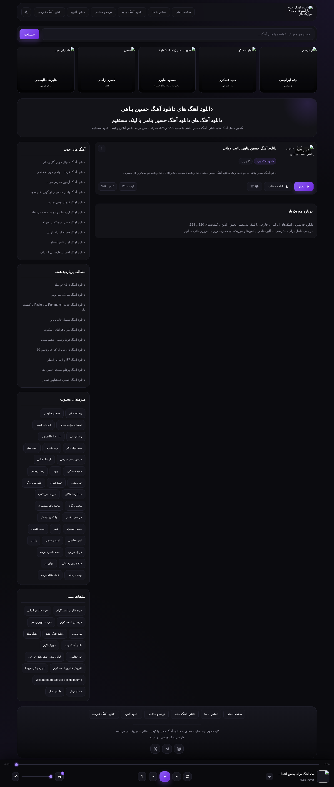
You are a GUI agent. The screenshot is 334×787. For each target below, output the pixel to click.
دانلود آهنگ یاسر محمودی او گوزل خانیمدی (58, 192)
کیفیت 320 (107, 186)
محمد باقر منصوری (49, 505)
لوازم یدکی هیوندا (35, 668)
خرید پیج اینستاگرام (71, 622)
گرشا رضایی (44, 459)
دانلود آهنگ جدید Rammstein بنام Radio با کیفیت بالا (54, 307)
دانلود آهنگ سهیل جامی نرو (67, 319)
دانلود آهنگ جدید (132, 12)
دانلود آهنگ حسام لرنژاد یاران (66, 232)
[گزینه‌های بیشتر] (101, 148)
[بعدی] (176, 776)
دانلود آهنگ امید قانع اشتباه (68, 242)
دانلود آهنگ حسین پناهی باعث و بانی (249, 148)
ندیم (55, 528)
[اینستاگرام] (179, 749)
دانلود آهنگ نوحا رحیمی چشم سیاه (63, 339)
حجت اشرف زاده (50, 552)
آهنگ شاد (32, 633)
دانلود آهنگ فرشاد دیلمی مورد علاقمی (61, 172)
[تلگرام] (167, 749)
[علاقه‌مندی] (269, 776)
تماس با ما (159, 12)
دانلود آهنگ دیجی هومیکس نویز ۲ (64, 222)
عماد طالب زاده (50, 575)
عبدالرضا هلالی (73, 494)
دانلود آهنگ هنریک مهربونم (68, 294)
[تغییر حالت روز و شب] (26, 12)
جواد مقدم (76, 482)
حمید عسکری (74, 471)
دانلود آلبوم (78, 12)
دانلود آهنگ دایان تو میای (69, 284)
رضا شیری (52, 447)
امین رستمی (52, 540)
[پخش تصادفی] (142, 776)
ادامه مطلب (275, 186)
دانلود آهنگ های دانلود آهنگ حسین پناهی (167, 109)
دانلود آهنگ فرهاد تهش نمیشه (66, 202)
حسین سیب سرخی (71, 459)
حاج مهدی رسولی (72, 563)
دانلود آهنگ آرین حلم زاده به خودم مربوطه (58, 212)
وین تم (154, 737)
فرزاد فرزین (75, 552)
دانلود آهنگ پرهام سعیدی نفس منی (62, 369)
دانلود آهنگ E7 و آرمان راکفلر (66, 359)
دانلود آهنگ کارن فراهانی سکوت (64, 329)
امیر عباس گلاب (47, 494)
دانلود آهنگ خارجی (49, 12)
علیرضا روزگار (33, 482)
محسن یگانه (75, 505)
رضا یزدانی (76, 436)
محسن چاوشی (51, 413)
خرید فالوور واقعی (41, 622)
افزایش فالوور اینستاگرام (67, 668)
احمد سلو (32, 447)
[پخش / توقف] (165, 776)
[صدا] (15, 776)
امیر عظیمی (75, 540)
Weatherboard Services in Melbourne (59, 679)
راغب (34, 540)
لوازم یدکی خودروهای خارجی (44, 656)
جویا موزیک (76, 691)
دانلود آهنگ (55, 691)
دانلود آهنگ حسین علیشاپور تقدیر (64, 379)
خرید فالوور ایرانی (37, 610)
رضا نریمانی (37, 471)
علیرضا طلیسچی (51, 436)
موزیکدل (77, 633)
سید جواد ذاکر (74, 447)
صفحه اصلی (183, 12)
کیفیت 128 (128, 186)
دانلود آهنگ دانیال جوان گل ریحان (64, 162)
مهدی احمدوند (74, 528)
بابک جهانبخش (49, 517)
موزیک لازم (49, 645)
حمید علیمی (38, 528)
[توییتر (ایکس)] (155, 749)
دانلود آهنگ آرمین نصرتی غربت (65, 182)
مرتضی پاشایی (73, 517)
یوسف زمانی (75, 575)
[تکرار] (187, 776)
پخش (301, 186)
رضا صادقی (75, 413)
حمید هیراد (56, 482)
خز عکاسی (76, 656)
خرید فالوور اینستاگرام (69, 610)
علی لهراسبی (43, 424)
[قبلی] (153, 776)
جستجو (29, 34)
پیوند (55, 471)
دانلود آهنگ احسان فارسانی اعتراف (62, 252)
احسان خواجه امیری (71, 424)
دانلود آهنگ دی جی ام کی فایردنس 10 (61, 349)
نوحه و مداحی (103, 12)
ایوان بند (48, 563)
